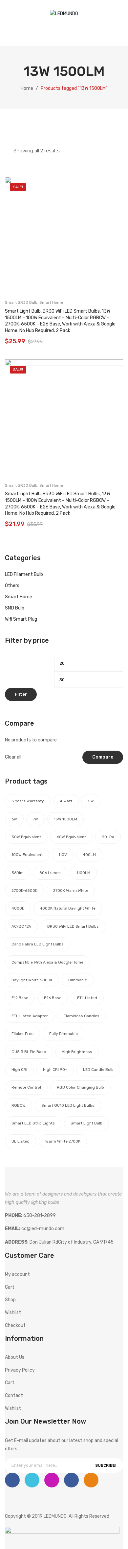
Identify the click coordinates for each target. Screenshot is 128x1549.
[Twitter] (32, 1480)
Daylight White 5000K (32, 980)
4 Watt (66, 801)
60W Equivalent (71, 837)
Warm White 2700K (62, 1141)
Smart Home (51, 302)
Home (27, 88)
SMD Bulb (14, 608)
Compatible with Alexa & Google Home (47, 962)
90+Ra (108, 837)
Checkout (15, 1325)
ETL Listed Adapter (29, 1016)
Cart (9, 1287)
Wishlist (82, 32)
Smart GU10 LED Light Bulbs (68, 1105)
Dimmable (77, 980)
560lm (17, 872)
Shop (10, 1300)
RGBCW (18, 1105)
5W (91, 801)
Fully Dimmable (63, 1033)
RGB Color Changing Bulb (80, 1087)
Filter (21, 694)
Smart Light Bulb (86, 1123)
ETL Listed (87, 997)
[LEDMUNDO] (64, 13)
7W (35, 819)
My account (69, 32)
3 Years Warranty (27, 801)
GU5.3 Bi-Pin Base (28, 1051)
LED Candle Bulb (98, 1069)
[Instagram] (51, 1480)
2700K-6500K (24, 890)
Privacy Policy (20, 1370)
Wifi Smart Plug (21, 619)
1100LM (83, 872)
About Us (14, 1357)
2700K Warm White (70, 890)
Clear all (13, 757)
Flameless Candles (81, 1016)
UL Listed (20, 1141)
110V (62, 854)
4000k (17, 908)
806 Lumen (50, 872)
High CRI (19, 1069)
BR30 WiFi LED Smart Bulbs (73, 926)
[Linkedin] (71, 1480)
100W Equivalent (27, 854)
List (19, 130)
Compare (102, 757)
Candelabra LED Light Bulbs (37, 944)
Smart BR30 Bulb (21, 302)
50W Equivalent (26, 837)
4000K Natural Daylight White (68, 908)
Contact (14, 1395)
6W (14, 819)
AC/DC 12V (21, 926)
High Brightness (77, 1051)
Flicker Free (22, 1033)
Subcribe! (105, 1465)
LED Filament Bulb (24, 574)
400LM (89, 854)
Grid (8, 130)
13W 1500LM (65, 819)
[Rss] (91, 1480)
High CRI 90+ (55, 1069)
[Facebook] (12, 1480)
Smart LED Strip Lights (33, 1123)
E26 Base (52, 997)
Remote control (26, 1087)
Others (12, 585)
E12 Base (19, 997)
